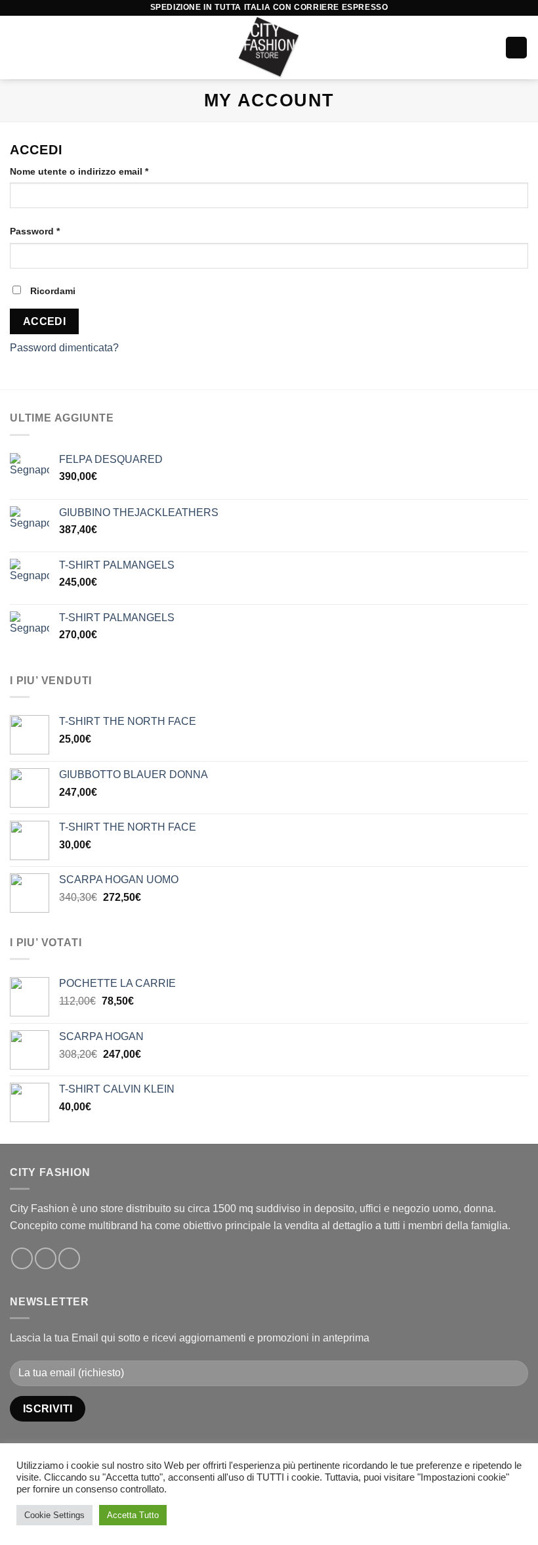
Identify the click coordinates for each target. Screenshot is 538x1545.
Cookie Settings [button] (54, 1515)
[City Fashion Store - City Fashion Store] (269, 47)
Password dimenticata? (64, 347)
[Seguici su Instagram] (45, 1258)
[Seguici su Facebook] (22, 1258)
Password (35, 231)
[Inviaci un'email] (69, 1258)
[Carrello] (516, 47)
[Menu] (18, 48)
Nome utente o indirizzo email (79, 171)
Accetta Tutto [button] (133, 1515)
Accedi (44, 321)
